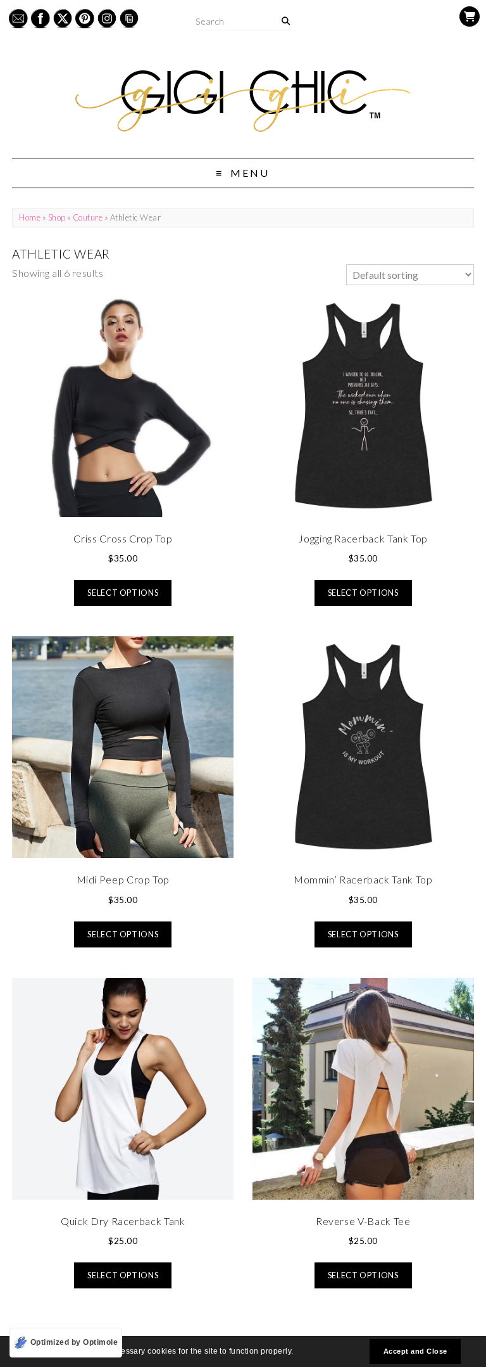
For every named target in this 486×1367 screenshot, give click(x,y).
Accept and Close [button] (415, 1351)
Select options (122, 592)
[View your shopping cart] (469, 16)
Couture (88, 217)
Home (29, 217)
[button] (297, 1352)
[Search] (285, 21)
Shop (57, 217)
